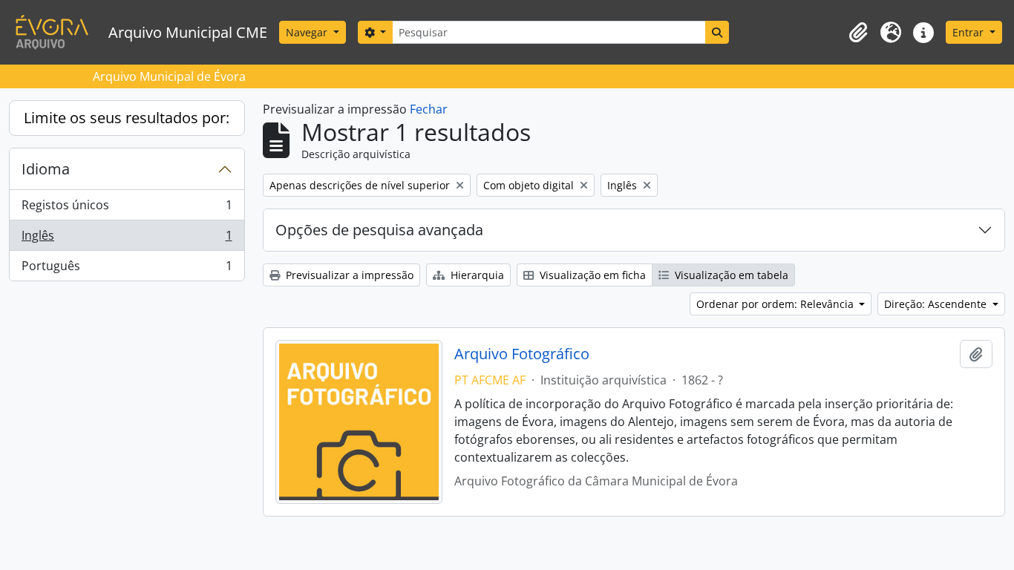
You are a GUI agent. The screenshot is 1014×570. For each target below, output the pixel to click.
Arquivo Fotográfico (521, 354)
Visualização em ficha (591, 275)
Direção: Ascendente (937, 304)
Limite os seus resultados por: (126, 118)
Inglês (126, 239)
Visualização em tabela (730, 275)
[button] (858, 32)
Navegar (308, 32)
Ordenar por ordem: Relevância (776, 304)
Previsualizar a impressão (348, 275)
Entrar (969, 32)
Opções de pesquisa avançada (379, 230)
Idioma (46, 169)
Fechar (429, 109)
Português (126, 269)
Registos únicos (126, 208)
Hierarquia (476, 275)
